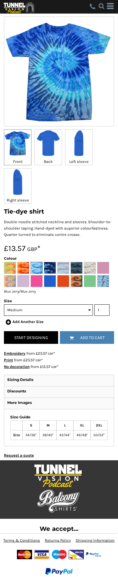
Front (18, 161)
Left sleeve (79, 161)
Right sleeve (18, 200)
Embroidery (14, 353)
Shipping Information (95, 540)
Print (8, 360)
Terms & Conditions (21, 540)
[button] (101, 6)
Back (48, 161)
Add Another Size (28, 321)
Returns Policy (58, 540)
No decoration (17, 366)
